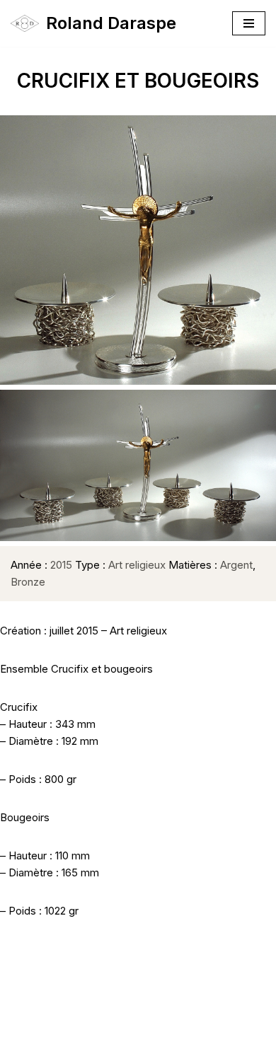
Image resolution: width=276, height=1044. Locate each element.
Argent (236, 565)
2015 (61, 565)
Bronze (28, 581)
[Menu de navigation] (248, 23)
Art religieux (137, 565)
